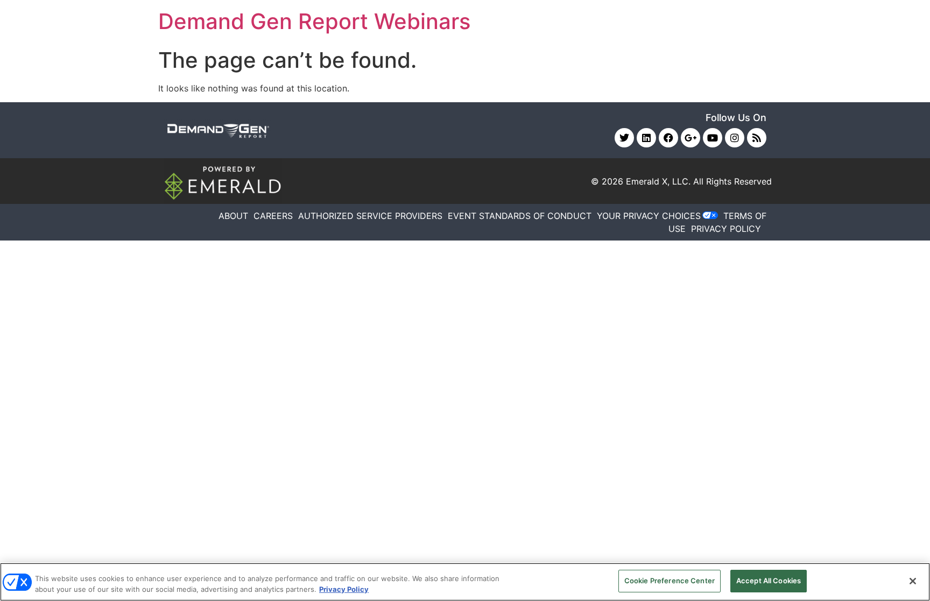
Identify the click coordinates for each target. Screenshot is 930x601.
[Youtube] (712, 137)
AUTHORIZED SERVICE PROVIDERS (370, 215)
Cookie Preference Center (669, 580)
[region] (465, 582)
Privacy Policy (344, 589)
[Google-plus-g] (690, 137)
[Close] (913, 581)
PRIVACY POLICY (726, 228)
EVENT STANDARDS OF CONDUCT (519, 215)
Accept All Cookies (768, 580)
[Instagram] (734, 137)
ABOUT (233, 215)
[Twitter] (624, 137)
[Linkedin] (646, 137)
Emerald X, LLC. (658, 181)
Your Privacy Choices (649, 215)
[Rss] (756, 137)
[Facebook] (668, 137)
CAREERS (273, 215)
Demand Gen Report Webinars (314, 21)
